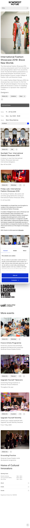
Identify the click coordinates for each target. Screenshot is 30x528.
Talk (12, 149)
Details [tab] (15, 250)
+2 (20, 414)
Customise (14, 280)
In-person (13, 414)
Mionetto (21, 230)
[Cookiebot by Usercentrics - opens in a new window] (22, 247)
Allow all (15, 275)
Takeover (13, 376)
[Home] (15, 3)
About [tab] (24, 250)
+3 (20, 376)
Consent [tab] (5, 250)
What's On (4, 96)
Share (21, 96)
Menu (3, 8)
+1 (20, 185)
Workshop (13, 185)
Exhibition (13, 96)
